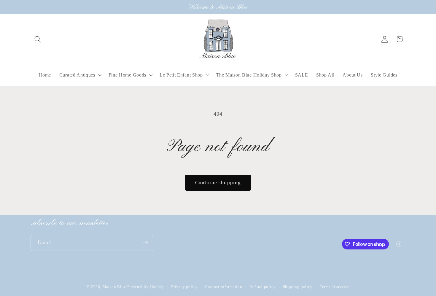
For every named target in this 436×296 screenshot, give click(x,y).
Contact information (223, 287)
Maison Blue (114, 287)
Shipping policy (298, 287)
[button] (38, 39)
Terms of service (334, 287)
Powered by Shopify (145, 287)
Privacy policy (184, 287)
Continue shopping (218, 182)
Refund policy (262, 287)
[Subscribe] (145, 243)
